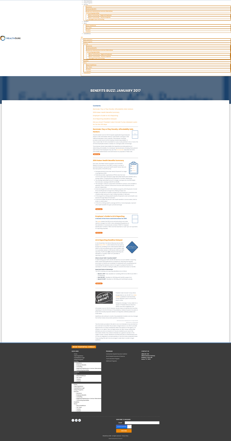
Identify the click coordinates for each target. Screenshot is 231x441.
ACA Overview (120, 150)
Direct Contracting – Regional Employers (100, 15)
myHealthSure (87, 33)
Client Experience (88, 1)
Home (75, 354)
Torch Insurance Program (112, 358)
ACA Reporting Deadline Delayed (105, 119)
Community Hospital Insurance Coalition (116, 354)
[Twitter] (76, 420)
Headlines (86, 21)
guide (99, 221)
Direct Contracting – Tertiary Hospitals (99, 17)
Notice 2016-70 (103, 245)
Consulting (79, 366)
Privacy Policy (125, 436)
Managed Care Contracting (96, 19)
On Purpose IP (119, 438)
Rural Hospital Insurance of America (115, 356)
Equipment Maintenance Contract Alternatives (99, 11)
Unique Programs (88, 2)
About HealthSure (91, 25)
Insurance (89, 7)
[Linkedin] (79, 420)
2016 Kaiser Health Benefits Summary (106, 112)
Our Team (89, 27)
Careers (88, 30)
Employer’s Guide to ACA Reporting (105, 116)
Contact (88, 31)
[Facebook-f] (73, 420)
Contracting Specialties (92, 13)
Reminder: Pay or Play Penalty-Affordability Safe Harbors (113, 109)
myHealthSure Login (79, 357)
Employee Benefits (91, 9)
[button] (156, 37)
